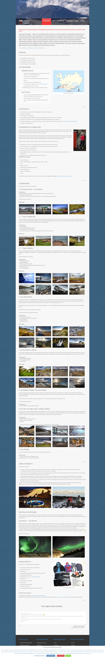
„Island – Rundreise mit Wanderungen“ (62, 597)
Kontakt (73, 642)
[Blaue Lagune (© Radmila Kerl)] (60, 431)
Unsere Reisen (46, 21)
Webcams (56, 645)
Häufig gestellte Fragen (41, 642)
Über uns (82, 21)
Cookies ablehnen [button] (61, 655)
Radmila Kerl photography (42, 84)
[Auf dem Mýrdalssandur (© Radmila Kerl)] (77, 343)
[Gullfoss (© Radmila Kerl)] (26, 241)
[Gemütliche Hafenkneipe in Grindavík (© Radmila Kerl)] (26, 442)
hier (29, 533)
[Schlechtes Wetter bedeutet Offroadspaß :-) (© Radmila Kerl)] (77, 442)
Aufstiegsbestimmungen (24, 645)
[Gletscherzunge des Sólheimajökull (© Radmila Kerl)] (43, 290)
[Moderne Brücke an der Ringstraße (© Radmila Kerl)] (60, 371)
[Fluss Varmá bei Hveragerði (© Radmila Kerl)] (77, 209)
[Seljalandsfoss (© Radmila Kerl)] (77, 241)
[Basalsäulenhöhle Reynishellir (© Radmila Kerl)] (26, 278)
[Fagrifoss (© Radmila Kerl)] (60, 343)
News (53, 21)
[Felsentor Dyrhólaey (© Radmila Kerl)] (60, 278)
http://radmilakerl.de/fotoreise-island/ (64, 176)
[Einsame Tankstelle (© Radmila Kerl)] (26, 209)
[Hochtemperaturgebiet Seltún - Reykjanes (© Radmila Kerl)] (26, 431)
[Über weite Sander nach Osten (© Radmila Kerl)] (77, 371)
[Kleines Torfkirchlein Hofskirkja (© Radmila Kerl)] (26, 371)
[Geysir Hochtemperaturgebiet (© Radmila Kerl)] (60, 241)
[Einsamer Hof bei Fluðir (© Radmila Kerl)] (43, 241)
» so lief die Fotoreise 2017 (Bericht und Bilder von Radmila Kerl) (31, 47)
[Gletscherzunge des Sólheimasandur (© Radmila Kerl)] (26, 290)
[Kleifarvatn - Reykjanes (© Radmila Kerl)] (43, 431)
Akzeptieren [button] (68, 655)
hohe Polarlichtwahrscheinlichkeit (69, 121)
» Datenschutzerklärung (39, 655)
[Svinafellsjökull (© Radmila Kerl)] (26, 383)
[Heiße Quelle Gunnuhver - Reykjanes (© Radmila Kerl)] (60, 442)
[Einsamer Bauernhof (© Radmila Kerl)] (26, 331)
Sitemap (73, 645)
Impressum (39, 645)
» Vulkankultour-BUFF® (35, 576)
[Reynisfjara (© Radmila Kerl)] (43, 278)
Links (55, 642)
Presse (76, 21)
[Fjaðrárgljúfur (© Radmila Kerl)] (43, 343)
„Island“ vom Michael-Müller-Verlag (38, 595)
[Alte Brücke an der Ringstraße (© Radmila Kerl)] (43, 371)
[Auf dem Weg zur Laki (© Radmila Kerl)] (43, 331)
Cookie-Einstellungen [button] (50, 655)
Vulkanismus (69, 21)
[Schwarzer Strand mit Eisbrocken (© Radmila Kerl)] (77, 383)
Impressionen (60, 21)
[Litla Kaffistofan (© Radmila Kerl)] (43, 209)
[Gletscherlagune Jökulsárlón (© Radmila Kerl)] (60, 383)
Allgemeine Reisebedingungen (26, 642)
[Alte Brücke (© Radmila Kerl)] (77, 290)
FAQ (37, 96)
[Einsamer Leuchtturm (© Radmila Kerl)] (77, 278)
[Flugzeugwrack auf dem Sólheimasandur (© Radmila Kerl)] (60, 290)
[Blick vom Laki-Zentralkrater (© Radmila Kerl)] (77, 331)
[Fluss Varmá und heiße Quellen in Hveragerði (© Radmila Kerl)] (60, 209)
